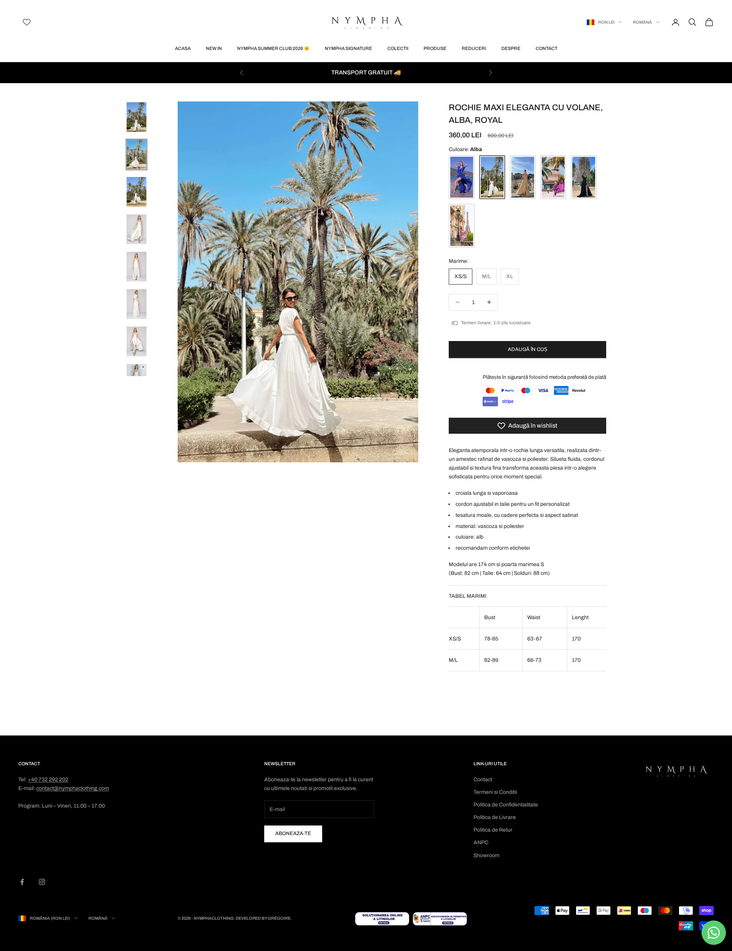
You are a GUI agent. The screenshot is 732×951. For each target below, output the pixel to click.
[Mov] (553, 177)
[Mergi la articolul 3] (136, 192)
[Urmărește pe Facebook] (22, 882)
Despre (510, 48)
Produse (435, 48)
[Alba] (492, 177)
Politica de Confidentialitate (506, 805)
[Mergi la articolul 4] (136, 229)
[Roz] (462, 226)
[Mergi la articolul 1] (136, 117)
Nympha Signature (348, 48)
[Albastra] (462, 177)
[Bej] (523, 177)
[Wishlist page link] (26, 22)
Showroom (486, 855)
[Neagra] (584, 177)
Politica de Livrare (495, 817)
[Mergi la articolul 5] (136, 266)
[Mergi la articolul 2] (136, 154)
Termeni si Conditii (495, 792)
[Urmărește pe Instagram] (42, 882)
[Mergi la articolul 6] (136, 304)
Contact (546, 48)
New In (214, 48)
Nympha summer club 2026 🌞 (273, 48)
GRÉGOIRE (279, 918)
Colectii (397, 48)
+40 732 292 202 (48, 779)
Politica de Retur (493, 830)
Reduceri (474, 48)
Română (642, 22)
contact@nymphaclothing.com (72, 788)
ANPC (481, 842)
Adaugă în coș (527, 349)
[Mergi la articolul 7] (136, 341)
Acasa (183, 48)
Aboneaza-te (293, 833)
